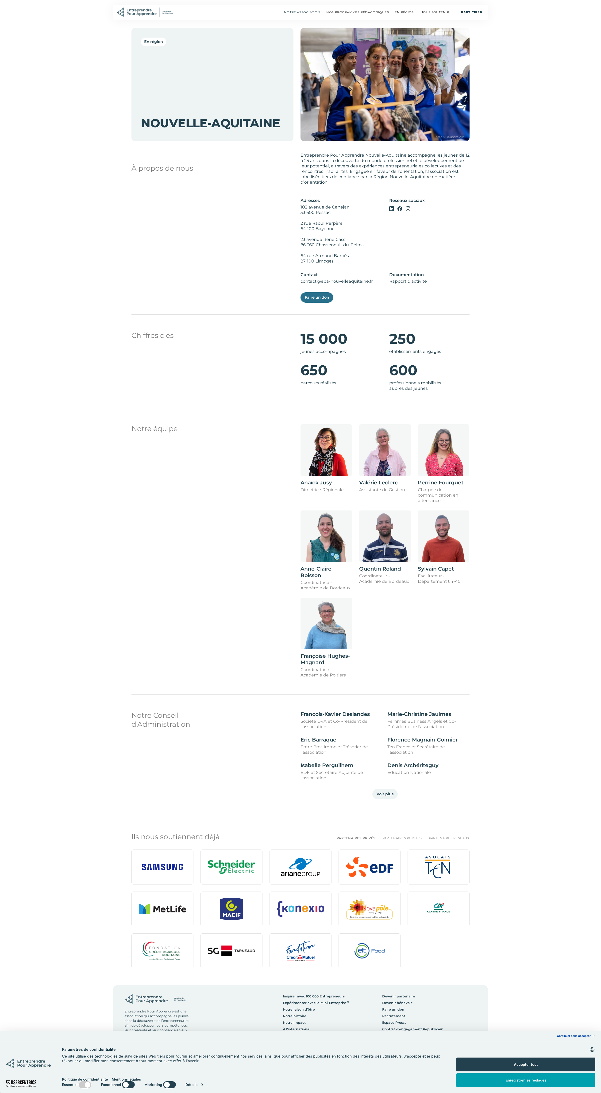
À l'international (296, 1029)
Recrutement (393, 1016)
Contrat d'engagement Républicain (412, 1029)
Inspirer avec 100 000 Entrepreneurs (314, 996)
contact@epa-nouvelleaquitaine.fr (336, 281)
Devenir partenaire (398, 996)
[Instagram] (408, 208)
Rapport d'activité (408, 281)
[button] (357, 12)
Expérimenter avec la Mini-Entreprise (316, 1003)
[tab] (352, 838)
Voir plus (385, 794)
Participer (471, 12)
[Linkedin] (391, 208)
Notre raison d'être (299, 1009)
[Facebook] (399, 208)
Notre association (302, 12)
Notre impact (294, 1022)
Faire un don (317, 297)
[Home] (144, 12)
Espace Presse (394, 1022)
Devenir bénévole (397, 1003)
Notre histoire (294, 1016)
